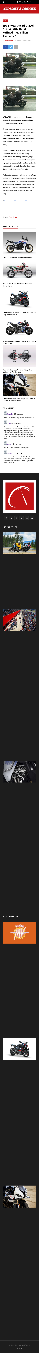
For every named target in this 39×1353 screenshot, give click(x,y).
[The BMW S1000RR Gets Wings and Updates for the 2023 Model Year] (19, 385)
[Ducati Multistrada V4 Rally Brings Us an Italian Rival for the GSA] (19, 356)
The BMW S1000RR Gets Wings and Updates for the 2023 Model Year (19, 400)
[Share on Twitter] (10, 47)
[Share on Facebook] (5, 47)
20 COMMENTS (27, 40)
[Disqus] (19, 437)
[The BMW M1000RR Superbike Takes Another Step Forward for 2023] (19, 299)
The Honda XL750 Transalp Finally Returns (18, 257)
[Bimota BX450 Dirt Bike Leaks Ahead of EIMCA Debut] (19, 270)
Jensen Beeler (9, 40)
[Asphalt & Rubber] (19, 8)
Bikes (5, 20)
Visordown (13, 217)
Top (20, 1348)
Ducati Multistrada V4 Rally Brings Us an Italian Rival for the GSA (18, 371)
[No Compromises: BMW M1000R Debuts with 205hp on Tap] (19, 327)
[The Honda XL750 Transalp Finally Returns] (19, 243)
